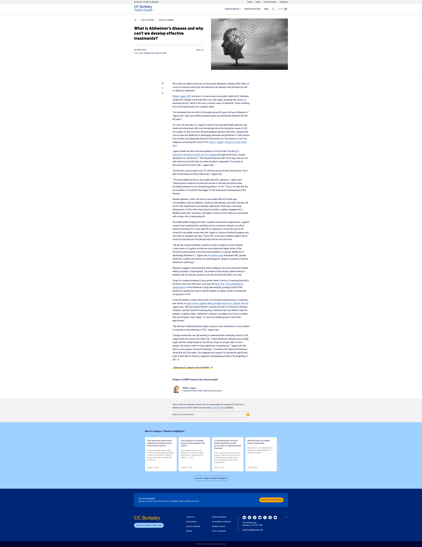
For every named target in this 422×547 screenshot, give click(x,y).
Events (249, 2)
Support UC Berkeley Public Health (149, 525)
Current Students (270, 2)
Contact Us (190, 517)
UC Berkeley (146, 2)
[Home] (135, 20)
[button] (233, 9)
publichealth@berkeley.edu (253, 530)
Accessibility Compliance (221, 522)
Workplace (284, 2)
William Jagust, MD (182, 96)
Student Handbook (219, 517)
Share (198, 50)
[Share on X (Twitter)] (163, 93)
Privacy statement (219, 531)
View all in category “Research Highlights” (211, 478)
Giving (258, 2)
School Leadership (193, 526)
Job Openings (191, 522)
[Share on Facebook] (163, 88)
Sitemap (189, 531)
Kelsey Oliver (141, 50)
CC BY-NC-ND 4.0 (218, 408)
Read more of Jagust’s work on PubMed (192, 367)
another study (216, 255)
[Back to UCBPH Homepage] (143, 9)
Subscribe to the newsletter (271, 500)
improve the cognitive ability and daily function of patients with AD (217, 303)
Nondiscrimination (219, 526)
